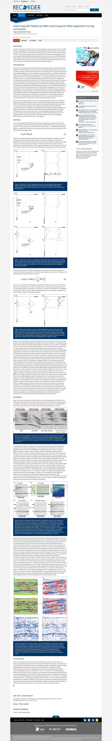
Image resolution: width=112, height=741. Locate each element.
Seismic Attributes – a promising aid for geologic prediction (88, 130)
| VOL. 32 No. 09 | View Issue (22, 37)
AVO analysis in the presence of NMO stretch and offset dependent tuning (87, 142)
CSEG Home (68, 6)
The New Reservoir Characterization (87, 106)
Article (16, 40)
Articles (21, 15)
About (74, 6)
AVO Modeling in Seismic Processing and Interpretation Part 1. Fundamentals (88, 110)
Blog (46, 15)
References (24, 40)
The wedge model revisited (85, 124)
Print (40, 40)
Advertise (80, 6)
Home (14, 15)
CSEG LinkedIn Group (31, 700)
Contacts (86, 6)
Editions (39, 15)
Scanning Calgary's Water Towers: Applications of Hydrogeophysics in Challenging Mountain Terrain (87, 136)
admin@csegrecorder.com (82, 158)
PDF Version (33, 40)
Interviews (30, 15)
